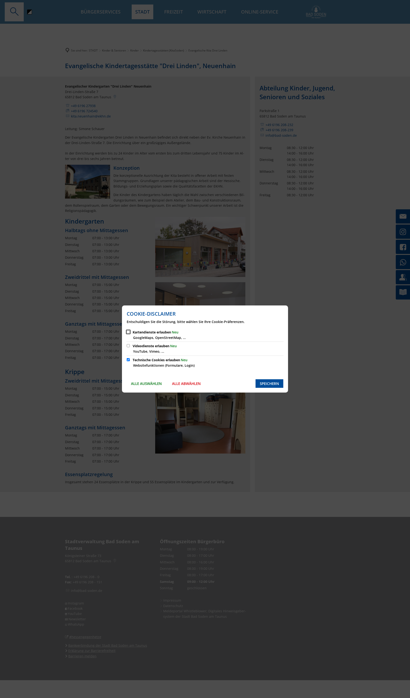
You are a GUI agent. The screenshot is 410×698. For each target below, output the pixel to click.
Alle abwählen (186, 383)
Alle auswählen (146, 383)
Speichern (269, 383)
